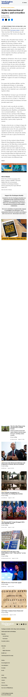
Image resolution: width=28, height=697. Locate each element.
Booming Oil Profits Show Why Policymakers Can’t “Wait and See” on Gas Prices (13, 553)
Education (3, 645)
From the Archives (5, 641)
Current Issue (6, 636)
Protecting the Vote (5, 662)
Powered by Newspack (6, 694)
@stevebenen (14, 179)
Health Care (4, 653)
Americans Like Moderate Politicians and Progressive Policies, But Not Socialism (13, 463)
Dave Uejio (5, 527)
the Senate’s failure (15, 30)
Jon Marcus (5, 497)
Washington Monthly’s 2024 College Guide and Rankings (13, 629)
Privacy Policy (4, 685)
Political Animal (6, 7)
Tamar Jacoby (14, 439)
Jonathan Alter (5, 614)
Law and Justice (4, 665)
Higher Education (4, 491)
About (2, 675)
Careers (3, 682)
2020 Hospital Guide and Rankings (8, 631)
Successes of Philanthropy (7, 687)
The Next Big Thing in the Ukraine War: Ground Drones (17, 427)
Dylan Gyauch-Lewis (7, 558)
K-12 (3, 648)
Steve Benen (6, 15)
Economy (3, 667)
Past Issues (5, 638)
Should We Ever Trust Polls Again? (11, 582)
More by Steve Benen (6, 189)
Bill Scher (5, 468)
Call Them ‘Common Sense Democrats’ (12, 611)
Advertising (4, 677)
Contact (3, 680)
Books (2, 670)
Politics (12, 7)
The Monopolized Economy (5, 550)
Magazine (3, 634)
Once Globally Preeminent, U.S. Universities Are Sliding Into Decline (12, 493)
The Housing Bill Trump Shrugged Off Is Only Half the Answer (12, 522)
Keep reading (13, 437)
